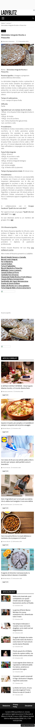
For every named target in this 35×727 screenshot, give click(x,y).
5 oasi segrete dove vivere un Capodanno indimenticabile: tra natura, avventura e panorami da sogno (23, 666)
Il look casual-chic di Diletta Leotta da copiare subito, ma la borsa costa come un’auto (23, 653)
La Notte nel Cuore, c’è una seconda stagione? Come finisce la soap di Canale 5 (22, 690)
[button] (33, 18)
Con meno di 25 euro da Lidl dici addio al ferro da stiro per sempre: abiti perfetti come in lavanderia (17, 462)
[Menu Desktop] (3, 18)
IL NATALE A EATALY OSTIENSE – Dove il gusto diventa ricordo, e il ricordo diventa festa (17, 387)
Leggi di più (5, 395)
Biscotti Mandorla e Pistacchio (11, 268)
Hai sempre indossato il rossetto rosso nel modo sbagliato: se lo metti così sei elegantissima (23, 627)
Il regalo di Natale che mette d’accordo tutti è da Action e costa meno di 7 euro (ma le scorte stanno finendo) (23, 640)
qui (14, 214)
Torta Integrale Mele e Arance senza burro (16, 288)
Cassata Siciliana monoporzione (12, 279)
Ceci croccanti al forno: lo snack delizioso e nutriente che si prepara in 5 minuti (16, 537)
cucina (3, 31)
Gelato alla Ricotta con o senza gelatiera (15, 286)
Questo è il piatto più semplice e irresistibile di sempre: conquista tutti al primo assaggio (17, 424)
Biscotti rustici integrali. (9, 259)
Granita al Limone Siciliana (10, 283)
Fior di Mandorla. (7, 262)
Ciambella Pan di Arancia (9, 275)
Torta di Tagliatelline (8, 266)
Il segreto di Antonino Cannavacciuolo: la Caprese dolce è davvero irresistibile (15, 574)
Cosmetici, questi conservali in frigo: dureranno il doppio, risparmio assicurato (23, 678)
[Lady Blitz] (9, 12)
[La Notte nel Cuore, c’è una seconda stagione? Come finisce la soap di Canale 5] (6, 690)
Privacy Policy (15, 705)
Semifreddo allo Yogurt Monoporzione (14, 281)
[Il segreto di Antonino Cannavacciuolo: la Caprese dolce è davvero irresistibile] (17, 559)
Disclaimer (28, 706)
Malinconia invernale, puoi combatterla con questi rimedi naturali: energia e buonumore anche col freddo (23, 599)
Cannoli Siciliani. (6, 264)
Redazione (6, 706)
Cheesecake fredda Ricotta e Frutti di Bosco (16, 277)
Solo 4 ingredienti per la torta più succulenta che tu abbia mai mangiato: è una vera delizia (17, 500)
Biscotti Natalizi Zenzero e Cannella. (13, 257)
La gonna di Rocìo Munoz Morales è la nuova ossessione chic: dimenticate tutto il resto (23, 613)
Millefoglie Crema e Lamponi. (11, 270)
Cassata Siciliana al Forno (10, 272)
